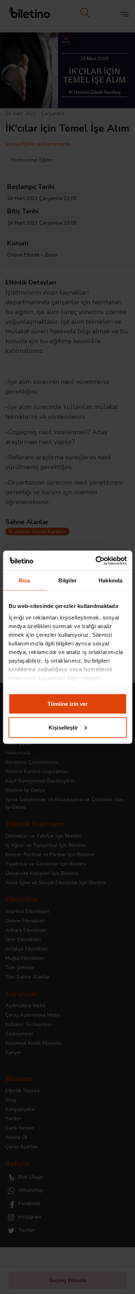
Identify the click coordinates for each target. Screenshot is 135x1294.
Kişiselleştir (63, 727)
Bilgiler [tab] (67, 580)
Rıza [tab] (24, 580)
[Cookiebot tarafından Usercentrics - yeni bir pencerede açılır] (96, 560)
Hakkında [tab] (110, 580)
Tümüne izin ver (68, 704)
